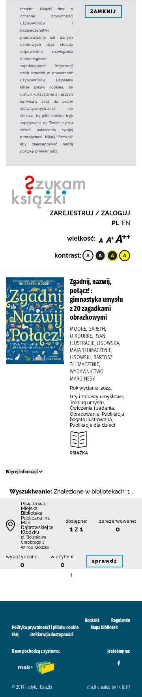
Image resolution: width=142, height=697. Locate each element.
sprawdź (104, 561)
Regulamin (120, 620)
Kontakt (92, 620)
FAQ (15, 634)
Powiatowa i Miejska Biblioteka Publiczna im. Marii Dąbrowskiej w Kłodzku (37, 518)
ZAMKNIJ (103, 11)
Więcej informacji (22, 472)
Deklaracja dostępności (51, 634)
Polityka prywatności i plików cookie (45, 627)
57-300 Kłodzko (35, 547)
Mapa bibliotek (104, 627)
